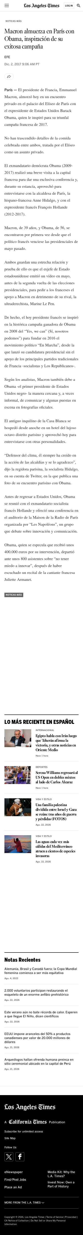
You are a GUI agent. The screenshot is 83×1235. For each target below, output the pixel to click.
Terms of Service (54, 1217)
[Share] (9, 76)
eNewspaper (13, 1172)
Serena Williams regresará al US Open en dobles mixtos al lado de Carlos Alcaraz (57, 777)
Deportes (42, 767)
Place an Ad (13, 1187)
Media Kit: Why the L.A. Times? (61, 1174)
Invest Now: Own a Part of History (61, 1184)
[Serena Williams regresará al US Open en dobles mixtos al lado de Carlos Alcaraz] (17, 775)
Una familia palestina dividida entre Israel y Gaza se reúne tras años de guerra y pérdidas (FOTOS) (56, 812)
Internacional (45, 730)
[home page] (41, 5)
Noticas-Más (14, 21)
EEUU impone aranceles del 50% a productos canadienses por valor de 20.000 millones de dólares (37, 1038)
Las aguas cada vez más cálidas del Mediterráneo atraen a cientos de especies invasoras (55, 849)
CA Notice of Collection (16, 1221)
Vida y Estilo (44, 799)
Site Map (9, 1138)
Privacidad (70, 1217)
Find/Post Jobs (15, 1179)
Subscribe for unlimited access (23, 1131)
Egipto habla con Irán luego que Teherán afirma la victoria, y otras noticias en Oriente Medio (56, 743)
